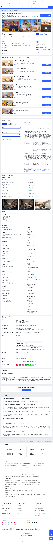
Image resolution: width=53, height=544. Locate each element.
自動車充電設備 (5, 237)
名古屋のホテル (33, 494)
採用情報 (19, 508)
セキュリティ (37, 515)
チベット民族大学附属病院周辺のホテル (11, 484)
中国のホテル (27, 441)
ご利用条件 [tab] (27, 57)
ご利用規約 (20, 510)
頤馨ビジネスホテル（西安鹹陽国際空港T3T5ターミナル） (35, 476)
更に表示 (3, 53)
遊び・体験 (24, 3)
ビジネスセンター (6, 256)
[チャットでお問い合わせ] (51, 538)
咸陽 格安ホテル (13, 490)
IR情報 (36, 505)
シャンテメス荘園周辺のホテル (23, 482)
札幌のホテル (28, 494)
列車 (20, 3)
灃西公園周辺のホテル (8, 486)
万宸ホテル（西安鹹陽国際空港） (39, 463)
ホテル (23, 441)
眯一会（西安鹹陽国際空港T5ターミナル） (25, 465)
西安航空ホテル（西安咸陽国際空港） (11, 465)
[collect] (51, 531)
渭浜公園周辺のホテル (22, 484)
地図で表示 (38, 52)
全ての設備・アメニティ (6, 47)
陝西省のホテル (33, 441)
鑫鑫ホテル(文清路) (21, 476)
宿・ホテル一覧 (37, 512)
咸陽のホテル (39, 441)
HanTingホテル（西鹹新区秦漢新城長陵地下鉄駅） (28, 474)
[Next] (50, 204)
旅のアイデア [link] (40, 3)
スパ (4, 179)
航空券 (8, 3)
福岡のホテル (23, 494)
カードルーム (30, 185)
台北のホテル (13, 496)
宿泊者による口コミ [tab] (9, 57)
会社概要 (19, 505)
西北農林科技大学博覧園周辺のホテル (11, 482)
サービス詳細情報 (4, 510)
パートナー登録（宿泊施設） (40, 510)
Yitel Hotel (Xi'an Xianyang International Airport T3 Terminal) (14, 467)
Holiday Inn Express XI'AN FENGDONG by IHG (12, 474)
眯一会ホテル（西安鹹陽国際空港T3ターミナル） (25, 463)
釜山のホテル (44, 494)
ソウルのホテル (7, 494)
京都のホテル (39, 494)
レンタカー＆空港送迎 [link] (32, 3)
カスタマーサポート (5, 505)
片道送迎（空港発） (31, 182)
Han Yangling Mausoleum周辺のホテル (35, 482)
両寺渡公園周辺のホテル (18, 480)
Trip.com (19, 441)
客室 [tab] (3, 57)
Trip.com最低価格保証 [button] (35, 16)
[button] (38, 2)
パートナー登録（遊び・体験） (40, 513)
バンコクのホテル (8, 496)
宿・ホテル (4, 3)
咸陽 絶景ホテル (7, 490)
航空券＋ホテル (14, 3)
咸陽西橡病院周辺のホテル (9, 480)
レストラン (5, 187)
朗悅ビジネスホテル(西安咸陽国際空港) (11, 476)
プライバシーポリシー (22, 512)
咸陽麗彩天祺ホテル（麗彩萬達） (38, 467)
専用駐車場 (5, 235)
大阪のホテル (18, 494)
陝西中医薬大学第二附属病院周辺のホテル (30, 480)
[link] (32, 2)
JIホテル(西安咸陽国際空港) (10, 13)
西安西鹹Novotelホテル (28, 467)
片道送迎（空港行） (31, 187)
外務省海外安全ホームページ (6, 508)
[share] (51, 534)
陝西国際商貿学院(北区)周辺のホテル (33, 484)
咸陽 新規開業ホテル (20, 490)
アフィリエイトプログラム (39, 508)
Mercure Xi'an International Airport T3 (11, 463)
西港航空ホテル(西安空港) (37, 465)
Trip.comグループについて (22, 513)
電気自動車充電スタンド (7, 182)
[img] (11, 25)
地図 (45, 3)
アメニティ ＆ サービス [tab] (18, 57)
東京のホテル (13, 494)
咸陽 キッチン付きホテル (28, 490)
